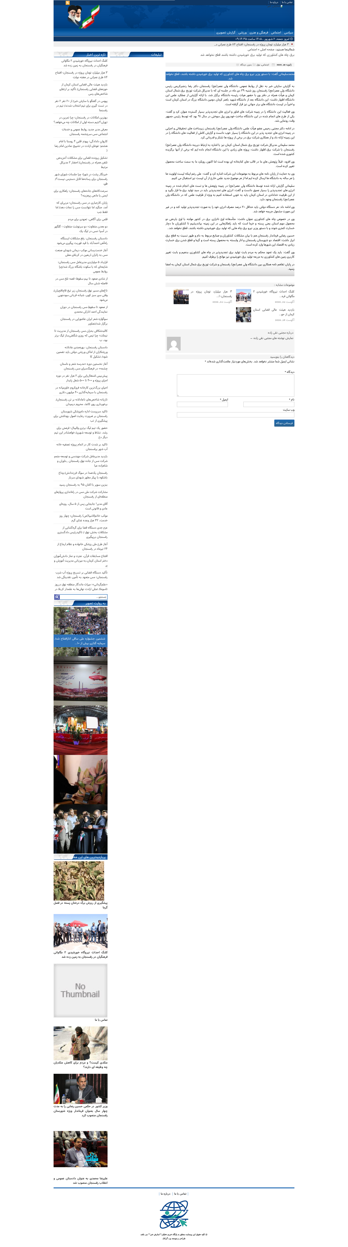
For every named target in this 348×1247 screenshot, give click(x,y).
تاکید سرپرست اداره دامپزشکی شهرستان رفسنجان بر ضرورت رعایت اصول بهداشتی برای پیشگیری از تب (81, 416)
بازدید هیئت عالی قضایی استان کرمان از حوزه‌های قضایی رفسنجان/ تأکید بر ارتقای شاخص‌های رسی (83, 89)
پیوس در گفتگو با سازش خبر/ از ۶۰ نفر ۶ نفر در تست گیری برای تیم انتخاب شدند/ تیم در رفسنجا (81, 105)
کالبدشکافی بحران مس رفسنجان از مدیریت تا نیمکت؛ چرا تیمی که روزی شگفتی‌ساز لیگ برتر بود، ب (81, 335)
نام (291, 399)
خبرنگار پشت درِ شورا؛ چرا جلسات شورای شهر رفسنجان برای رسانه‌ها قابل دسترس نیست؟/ (81, 179)
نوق (258, 64)
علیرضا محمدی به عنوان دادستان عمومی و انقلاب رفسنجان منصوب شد (81, 1180)
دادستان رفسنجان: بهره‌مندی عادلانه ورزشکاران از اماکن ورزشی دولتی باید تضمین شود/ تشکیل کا (82, 352)
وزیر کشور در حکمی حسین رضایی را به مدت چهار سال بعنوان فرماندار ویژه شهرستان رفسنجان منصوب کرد (81, 1110)
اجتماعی (276, 32)
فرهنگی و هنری (259, 32)
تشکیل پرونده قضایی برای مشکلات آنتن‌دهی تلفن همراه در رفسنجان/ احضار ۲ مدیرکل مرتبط (82, 162)
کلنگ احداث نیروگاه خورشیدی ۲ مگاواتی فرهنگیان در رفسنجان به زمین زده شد (81, 954)
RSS (68, 2)
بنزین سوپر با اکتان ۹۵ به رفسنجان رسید (83, 484)
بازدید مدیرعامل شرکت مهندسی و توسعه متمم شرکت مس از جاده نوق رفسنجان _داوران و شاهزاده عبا (81, 460)
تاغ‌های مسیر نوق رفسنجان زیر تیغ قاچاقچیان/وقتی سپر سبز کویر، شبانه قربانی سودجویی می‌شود (81, 295)
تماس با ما (287, 2)
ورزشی (242, 32)
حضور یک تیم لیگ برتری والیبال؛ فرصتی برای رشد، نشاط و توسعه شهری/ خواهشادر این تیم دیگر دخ (81, 432)
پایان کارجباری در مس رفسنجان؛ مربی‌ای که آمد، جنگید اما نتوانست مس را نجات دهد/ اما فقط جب (82, 207)
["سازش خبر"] (222, 5)
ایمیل (224, 399)
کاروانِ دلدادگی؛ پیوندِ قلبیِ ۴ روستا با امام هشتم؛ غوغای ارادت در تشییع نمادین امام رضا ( (81, 145)
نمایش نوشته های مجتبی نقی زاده (271, 338)
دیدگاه (289, 372)
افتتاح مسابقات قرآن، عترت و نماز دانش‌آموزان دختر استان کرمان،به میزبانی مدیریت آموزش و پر (81, 560)
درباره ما (274, 2)
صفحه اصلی (267, 49)
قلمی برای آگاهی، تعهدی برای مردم (88, 219)
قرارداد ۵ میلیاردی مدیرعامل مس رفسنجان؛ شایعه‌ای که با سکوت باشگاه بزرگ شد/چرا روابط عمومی (83, 266)
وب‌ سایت (288, 409)
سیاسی (288, 32)
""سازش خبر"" (155, 1234)
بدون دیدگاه (246, 64)
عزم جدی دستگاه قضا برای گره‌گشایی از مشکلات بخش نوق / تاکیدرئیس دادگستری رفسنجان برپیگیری (82, 532)
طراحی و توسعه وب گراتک (174, 1238)
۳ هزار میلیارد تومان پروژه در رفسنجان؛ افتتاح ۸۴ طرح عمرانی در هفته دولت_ (244, 44)
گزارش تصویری (225, 32)
